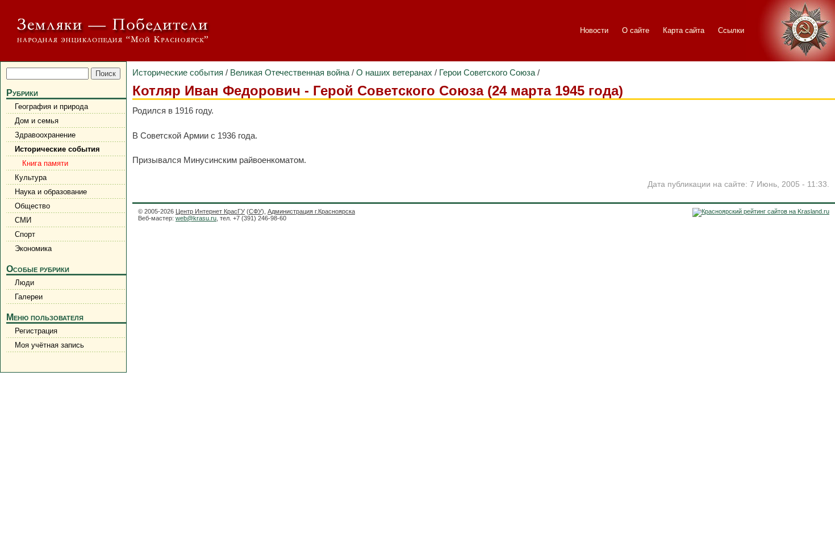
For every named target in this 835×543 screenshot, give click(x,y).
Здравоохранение (45, 135)
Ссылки (731, 30)
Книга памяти (43, 163)
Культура (31, 177)
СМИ (23, 220)
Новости (594, 30)
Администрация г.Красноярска (311, 211)
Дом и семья (37, 120)
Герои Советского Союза (487, 72)
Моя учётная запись (49, 345)
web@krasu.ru (196, 218)
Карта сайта (683, 30)
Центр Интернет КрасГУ (210, 211)
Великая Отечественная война (289, 72)
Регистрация (36, 331)
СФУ (255, 211)
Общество (32, 206)
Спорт (25, 234)
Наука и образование (51, 191)
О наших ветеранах (394, 72)
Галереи (29, 297)
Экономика (33, 248)
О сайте (635, 30)
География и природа (51, 106)
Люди (24, 282)
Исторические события (57, 149)
